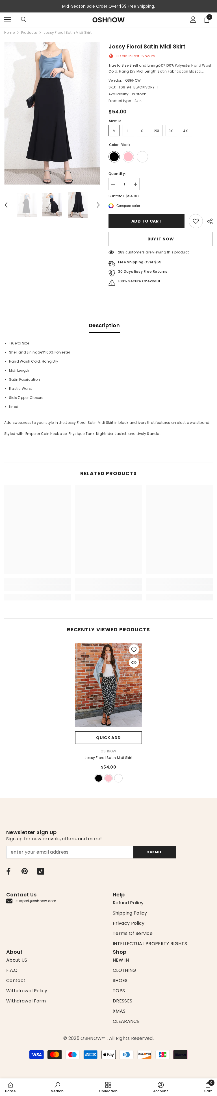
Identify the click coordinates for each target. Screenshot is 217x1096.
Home (9, 32)
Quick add (108, 737)
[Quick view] (134, 662)
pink (108, 778)
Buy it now (160, 239)
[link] (196, 221)
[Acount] (193, 19)
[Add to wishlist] (134, 649)
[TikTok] (41, 871)
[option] (52, 113)
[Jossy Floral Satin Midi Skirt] (108, 685)
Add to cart (146, 221)
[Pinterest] (25, 871)
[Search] (23, 19)
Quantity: (117, 173)
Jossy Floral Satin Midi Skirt (108, 757)
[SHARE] (208, 221)
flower (118, 778)
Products (29, 32)
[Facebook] (8, 871)
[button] (6, 205)
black (98, 778)
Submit (154, 852)
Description (104, 325)
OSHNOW (133, 80)
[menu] (7, 19)
